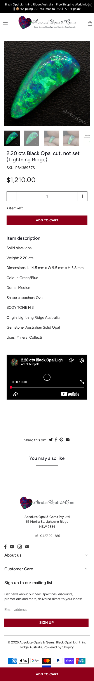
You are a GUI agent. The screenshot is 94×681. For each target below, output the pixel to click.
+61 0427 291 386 (47, 536)
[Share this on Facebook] (56, 439)
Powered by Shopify (59, 647)
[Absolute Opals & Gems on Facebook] (5, 547)
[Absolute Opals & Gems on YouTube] (12, 547)
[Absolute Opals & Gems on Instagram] (19, 547)
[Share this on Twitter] (50, 439)
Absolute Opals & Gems (36, 642)
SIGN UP (46, 622)
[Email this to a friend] (67, 439)
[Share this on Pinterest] (61, 439)
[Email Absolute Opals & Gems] (27, 547)
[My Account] (4, 22)
